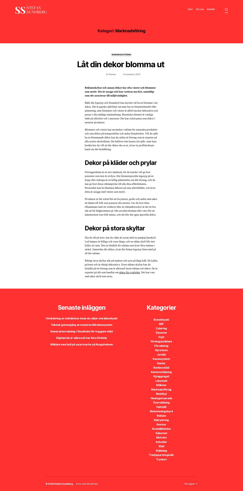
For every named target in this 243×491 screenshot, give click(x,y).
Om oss (200, 9)
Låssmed (161, 380)
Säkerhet (161, 433)
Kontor (161, 363)
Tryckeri (161, 459)
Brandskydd (161, 319)
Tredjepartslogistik (161, 455)
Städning (161, 450)
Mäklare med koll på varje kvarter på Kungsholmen (81, 344)
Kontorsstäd (161, 367)
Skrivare (161, 437)
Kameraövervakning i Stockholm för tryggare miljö (81, 331)
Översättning (161, 402)
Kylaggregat (161, 376)
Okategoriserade (161, 398)
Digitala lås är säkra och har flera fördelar (81, 337)
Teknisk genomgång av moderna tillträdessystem (81, 324)
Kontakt (211, 9)
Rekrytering (161, 420)
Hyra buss (161, 350)
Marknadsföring (121, 54)
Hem (190, 9)
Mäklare (161, 385)
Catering (161, 328)
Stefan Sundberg (63, 484)
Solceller (161, 442)
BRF (161, 324)
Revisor (161, 424)
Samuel (112, 74)
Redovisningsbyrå (161, 411)
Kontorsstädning (161, 372)
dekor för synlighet (129, 272)
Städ (161, 446)
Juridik (161, 354)
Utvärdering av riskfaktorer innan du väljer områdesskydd (81, 318)
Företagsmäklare (161, 341)
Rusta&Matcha (161, 428)
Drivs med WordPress (87, 484)
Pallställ (161, 407)
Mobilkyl (161, 393)
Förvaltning (161, 345)
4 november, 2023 (131, 74)
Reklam (161, 415)
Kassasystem (161, 358)
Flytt (161, 337)
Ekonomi (161, 332)
